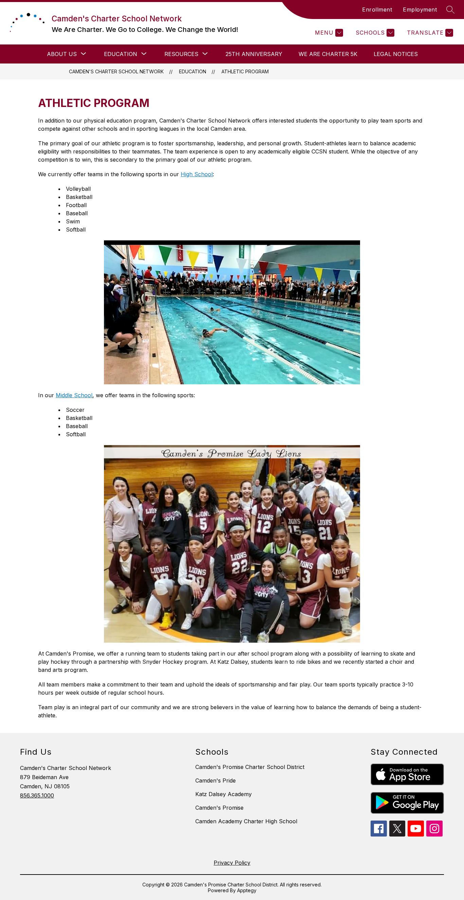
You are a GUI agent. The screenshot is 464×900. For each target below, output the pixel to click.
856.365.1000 (37, 795)
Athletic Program (245, 71)
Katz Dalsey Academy (223, 794)
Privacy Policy (232, 862)
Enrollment (377, 9)
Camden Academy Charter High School (246, 821)
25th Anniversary (254, 54)
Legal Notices (396, 54)
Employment (420, 9)
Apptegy (246, 890)
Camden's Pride (215, 780)
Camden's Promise (219, 807)
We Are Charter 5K (328, 54)
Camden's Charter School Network (116, 71)
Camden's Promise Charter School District (249, 767)
